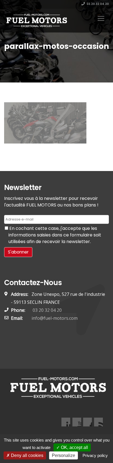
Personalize (63, 455)
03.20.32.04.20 (97, 4)
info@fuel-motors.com (55, 318)
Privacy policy (95, 455)
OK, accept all (74, 447)
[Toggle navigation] (101, 18)
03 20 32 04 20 (47, 310)
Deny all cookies (26, 455)
